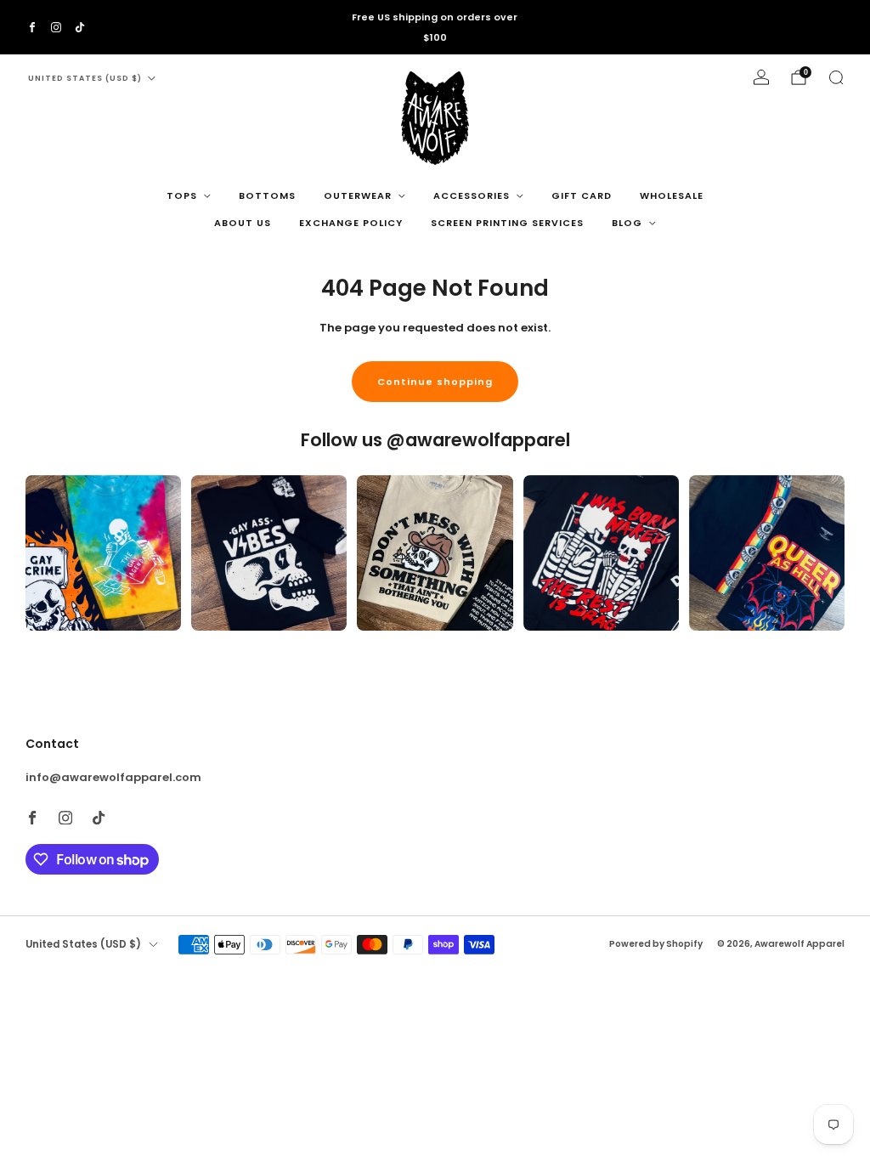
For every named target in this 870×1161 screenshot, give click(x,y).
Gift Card (581, 195)
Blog (627, 222)
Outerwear (358, 195)
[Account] (761, 77)
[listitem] (434, 27)
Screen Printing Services (507, 222)
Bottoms (267, 195)
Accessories (471, 195)
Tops (182, 195)
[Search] (836, 77)
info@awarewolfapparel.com (113, 777)
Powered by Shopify (656, 943)
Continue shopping (435, 381)
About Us (242, 222)
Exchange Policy (351, 222)
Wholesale (671, 195)
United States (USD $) (85, 78)
